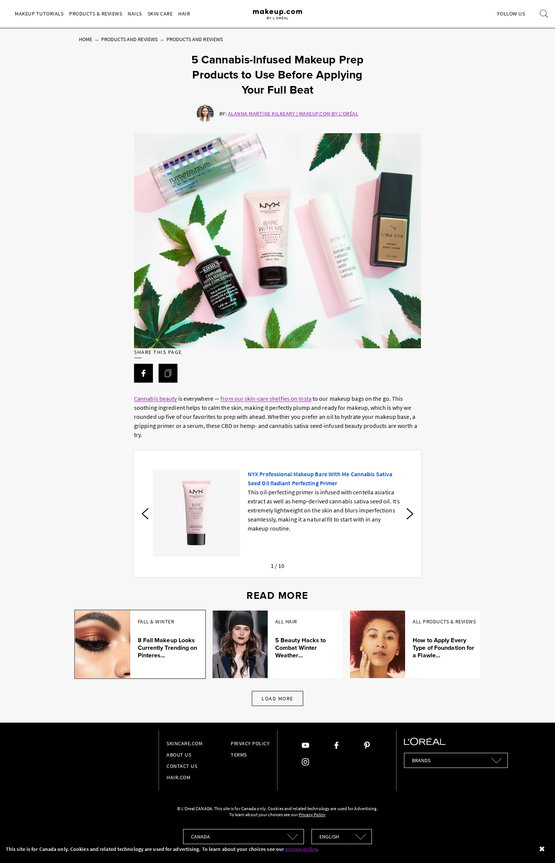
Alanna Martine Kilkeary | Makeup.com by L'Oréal (293, 113)
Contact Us (181, 766)
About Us (178, 754)
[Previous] (145, 514)
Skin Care (160, 13)
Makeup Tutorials (39, 13)
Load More (277, 698)
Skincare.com (184, 743)
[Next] (410, 514)
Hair (184, 13)
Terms (239, 754)
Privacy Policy (250, 743)
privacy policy (301, 849)
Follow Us (511, 13)
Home (85, 39)
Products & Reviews (95, 13)
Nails (135, 13)
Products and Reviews (129, 39)
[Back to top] (538, 846)
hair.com (178, 777)
